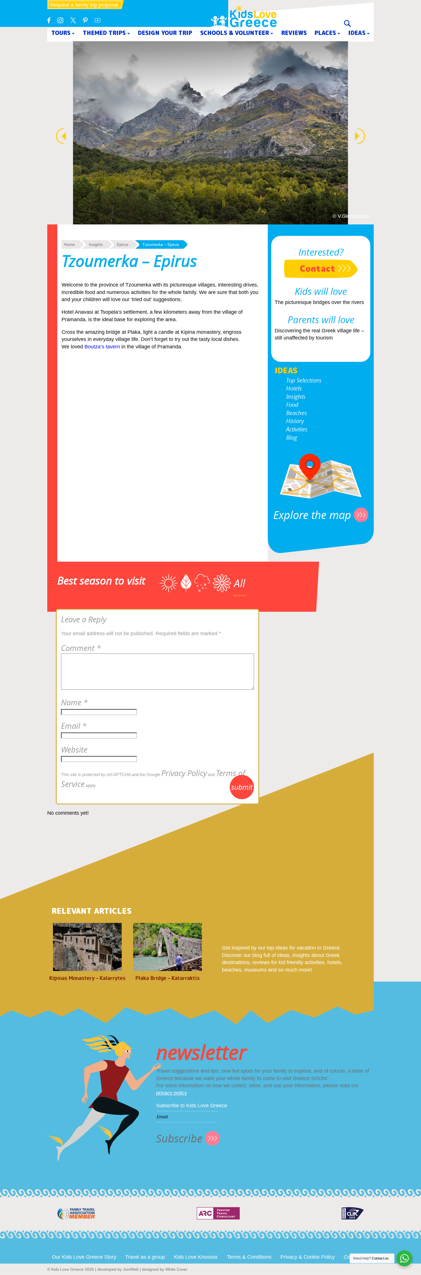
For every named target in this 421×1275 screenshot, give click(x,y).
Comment (81, 648)
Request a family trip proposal (84, 5)
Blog (291, 437)
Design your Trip (165, 33)
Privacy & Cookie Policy (307, 1257)
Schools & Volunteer (234, 33)
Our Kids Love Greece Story (84, 1257)
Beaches (296, 413)
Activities (297, 429)
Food (292, 404)
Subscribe (179, 1138)
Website (74, 750)
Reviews (294, 33)
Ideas (356, 33)
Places (325, 33)
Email (73, 726)
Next (363, 136)
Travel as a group (145, 1257)
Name (74, 702)
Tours (60, 33)
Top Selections (304, 380)
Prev (58, 136)
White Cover (176, 1269)
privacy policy (171, 1093)
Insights (296, 396)
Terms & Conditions (249, 1257)
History (295, 421)
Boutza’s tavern (102, 347)
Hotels (294, 388)
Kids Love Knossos (196, 1257)
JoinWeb (131, 1269)
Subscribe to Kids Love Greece (191, 1105)
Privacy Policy (184, 773)
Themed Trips (104, 33)
